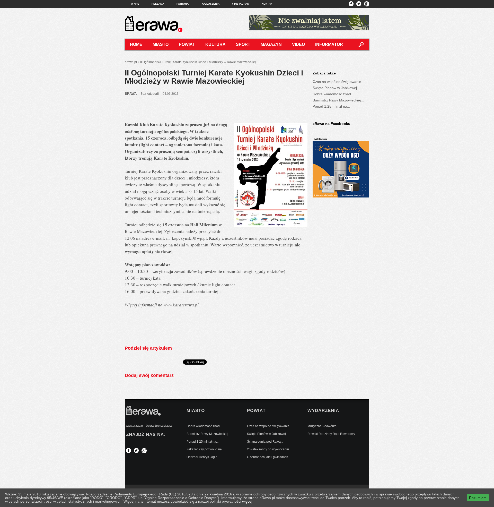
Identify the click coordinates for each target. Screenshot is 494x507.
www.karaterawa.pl (181, 305)
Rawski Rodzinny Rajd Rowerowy (331, 434)
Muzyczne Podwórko (322, 426)
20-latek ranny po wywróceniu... (269, 449)
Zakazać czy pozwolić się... (205, 449)
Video (298, 44)
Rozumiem (478, 498)
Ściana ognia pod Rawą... (265, 441)
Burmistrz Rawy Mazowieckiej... (338, 100)
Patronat (183, 3)
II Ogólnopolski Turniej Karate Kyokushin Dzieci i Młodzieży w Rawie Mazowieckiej (214, 76)
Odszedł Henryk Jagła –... (204, 457)
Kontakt (268, 3)
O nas (135, 3)
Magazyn (271, 44)
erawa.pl (131, 62)
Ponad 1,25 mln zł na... (331, 106)
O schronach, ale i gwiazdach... (268, 457)
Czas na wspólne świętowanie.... (339, 82)
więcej (247, 501)
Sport (243, 44)
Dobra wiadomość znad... (333, 94)
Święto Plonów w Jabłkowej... (336, 88)
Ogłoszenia (210, 3)
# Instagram (240, 3)
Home (136, 44)
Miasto (161, 44)
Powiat (187, 44)
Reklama (158, 3)
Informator (329, 44)
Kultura (215, 44)
